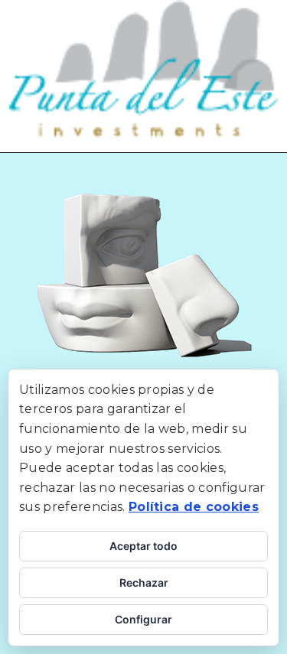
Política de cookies (194, 506)
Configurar (143, 619)
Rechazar (143, 582)
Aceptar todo (143, 545)
